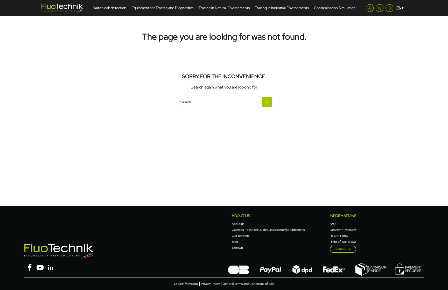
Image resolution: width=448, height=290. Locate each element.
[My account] (370, 8)
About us (238, 224)
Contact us (343, 249)
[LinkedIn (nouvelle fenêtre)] (50, 267)
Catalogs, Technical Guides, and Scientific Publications (268, 230)
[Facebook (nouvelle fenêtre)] (29, 267)
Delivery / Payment (343, 230)
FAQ (333, 224)
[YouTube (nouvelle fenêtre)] (40, 267)
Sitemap (237, 248)
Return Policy (339, 236)
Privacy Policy (210, 284)
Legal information (186, 284)
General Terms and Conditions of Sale (248, 284)
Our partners (240, 236)
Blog (235, 242)
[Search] (267, 102)
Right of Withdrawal (343, 242)
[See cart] (379, 8)
